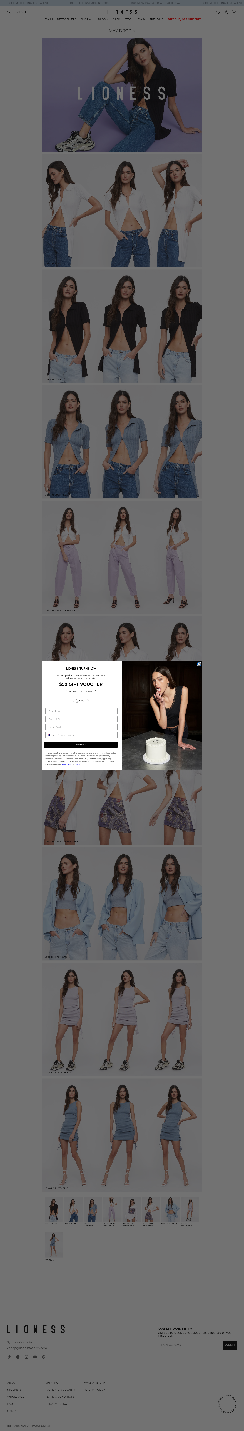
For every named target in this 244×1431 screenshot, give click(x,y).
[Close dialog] (199, 664)
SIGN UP (81, 745)
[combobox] (51, 735)
